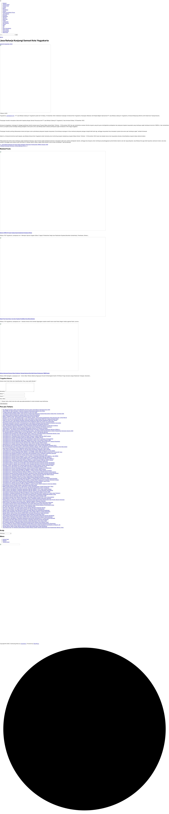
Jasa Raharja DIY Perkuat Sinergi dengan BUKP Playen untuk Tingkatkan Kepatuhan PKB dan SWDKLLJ (28, 458)
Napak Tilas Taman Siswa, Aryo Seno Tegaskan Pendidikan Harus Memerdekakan (17, 318)
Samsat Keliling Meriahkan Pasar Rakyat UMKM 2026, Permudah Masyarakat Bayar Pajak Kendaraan (28, 517)
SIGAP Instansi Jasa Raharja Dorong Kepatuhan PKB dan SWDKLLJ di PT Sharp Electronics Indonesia (28, 502)
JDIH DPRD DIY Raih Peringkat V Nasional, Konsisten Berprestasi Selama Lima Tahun (24, 411)
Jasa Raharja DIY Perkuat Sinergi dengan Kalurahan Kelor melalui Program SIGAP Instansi (25, 442)
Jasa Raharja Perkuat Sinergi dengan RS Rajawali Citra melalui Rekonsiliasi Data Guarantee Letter (27, 503)
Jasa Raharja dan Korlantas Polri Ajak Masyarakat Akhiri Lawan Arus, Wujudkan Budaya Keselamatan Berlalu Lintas (31, 433)
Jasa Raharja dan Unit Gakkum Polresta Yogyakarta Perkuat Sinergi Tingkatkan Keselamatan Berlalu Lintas (29, 494)
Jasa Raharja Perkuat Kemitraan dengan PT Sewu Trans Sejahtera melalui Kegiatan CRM (24, 495)
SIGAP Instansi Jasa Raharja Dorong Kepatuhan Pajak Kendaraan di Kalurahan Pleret (23, 514)
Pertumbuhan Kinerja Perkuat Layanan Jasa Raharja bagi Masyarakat (20, 485)
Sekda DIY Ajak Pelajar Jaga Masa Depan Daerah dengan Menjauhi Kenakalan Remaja (24, 507)
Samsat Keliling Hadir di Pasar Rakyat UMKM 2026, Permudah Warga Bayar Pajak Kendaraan (26, 513)
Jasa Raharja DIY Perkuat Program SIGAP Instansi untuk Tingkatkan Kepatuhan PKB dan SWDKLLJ (27, 457)
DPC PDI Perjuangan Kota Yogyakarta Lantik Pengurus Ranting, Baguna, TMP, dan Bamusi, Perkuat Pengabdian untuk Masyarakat (35, 446)
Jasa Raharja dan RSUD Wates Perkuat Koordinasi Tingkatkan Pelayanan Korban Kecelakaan (26, 519)
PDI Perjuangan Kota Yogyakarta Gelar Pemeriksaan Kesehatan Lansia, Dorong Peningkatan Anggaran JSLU (29, 445)
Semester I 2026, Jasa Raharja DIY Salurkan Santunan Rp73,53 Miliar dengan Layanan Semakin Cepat (28, 465)
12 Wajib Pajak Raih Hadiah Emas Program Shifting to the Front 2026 (20, 412)
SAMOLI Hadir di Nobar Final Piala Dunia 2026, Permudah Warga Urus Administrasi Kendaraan (26, 510)
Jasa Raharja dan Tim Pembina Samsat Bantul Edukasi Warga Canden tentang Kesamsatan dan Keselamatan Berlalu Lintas (33, 527)
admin (1, 44)
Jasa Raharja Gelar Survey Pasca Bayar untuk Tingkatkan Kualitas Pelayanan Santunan (24, 501)
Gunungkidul (6, 31)
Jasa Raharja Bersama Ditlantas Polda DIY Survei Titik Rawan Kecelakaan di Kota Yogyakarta (26, 487)
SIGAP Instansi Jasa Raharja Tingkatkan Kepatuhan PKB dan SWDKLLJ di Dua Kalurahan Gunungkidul (28, 490)
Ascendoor (23, 643)
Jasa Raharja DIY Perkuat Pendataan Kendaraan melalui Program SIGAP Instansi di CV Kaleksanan (27, 468)
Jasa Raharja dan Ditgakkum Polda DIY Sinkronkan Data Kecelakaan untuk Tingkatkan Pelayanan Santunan (29, 453)
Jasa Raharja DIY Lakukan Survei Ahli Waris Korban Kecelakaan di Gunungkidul (22, 482)
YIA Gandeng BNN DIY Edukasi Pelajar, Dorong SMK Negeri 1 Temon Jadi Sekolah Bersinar (25, 432)
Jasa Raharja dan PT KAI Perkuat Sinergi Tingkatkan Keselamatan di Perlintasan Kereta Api (25, 461)
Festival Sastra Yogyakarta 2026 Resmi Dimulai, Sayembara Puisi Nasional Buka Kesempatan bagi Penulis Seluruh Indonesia (33, 499)
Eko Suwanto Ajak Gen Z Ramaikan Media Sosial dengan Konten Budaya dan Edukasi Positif (26, 522)
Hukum (4, 11)
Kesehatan (5, 16)
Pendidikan (5, 9)
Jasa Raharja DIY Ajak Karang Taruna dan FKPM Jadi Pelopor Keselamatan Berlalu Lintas (25, 466)
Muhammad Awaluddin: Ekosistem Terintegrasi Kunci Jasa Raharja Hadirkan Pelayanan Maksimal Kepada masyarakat (32, 423)
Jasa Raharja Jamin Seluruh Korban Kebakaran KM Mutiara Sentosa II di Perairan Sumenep (25, 428)
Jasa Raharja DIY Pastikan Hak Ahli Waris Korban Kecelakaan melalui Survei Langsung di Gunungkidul (28, 438)
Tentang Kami (6, 4)
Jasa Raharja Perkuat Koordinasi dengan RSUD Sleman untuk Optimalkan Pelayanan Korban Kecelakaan (28, 515)
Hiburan (5, 17)
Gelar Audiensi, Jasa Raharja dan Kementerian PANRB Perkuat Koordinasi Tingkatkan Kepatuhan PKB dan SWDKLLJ (31, 429)
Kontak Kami (6, 5)
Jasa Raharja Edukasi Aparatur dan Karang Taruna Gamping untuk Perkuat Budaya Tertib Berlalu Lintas (28, 505)
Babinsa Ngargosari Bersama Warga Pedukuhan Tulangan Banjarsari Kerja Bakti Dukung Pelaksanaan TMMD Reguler (25, 373)
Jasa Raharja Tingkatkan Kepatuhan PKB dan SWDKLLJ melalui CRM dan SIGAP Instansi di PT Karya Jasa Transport (31, 493)
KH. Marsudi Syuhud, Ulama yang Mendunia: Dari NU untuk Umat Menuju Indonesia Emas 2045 (26, 409)
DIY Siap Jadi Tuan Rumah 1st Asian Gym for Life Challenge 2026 (19, 506)
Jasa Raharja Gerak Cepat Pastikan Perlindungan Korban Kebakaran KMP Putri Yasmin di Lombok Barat (28, 421)
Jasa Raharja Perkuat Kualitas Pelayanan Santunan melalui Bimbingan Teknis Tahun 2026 (25, 521)
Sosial (4, 24)
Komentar (3, 391)
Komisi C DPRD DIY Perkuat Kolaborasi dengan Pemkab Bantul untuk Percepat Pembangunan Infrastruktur (29, 523)
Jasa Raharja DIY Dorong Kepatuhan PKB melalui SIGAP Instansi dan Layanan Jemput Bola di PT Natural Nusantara (31, 441)
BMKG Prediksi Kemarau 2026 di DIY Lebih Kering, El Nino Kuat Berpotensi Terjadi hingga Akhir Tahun (28, 486)
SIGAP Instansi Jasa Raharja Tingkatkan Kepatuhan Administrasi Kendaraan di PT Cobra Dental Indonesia (29, 518)
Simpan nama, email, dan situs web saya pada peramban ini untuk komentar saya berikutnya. (25, 401)
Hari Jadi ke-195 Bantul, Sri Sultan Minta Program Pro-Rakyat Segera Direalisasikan (23, 509)
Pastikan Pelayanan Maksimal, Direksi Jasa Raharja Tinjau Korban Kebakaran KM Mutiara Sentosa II (27, 427)
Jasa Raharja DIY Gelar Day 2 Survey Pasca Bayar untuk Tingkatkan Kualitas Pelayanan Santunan (27, 498)
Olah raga (5, 19)
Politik (4, 20)
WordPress (36, 643)
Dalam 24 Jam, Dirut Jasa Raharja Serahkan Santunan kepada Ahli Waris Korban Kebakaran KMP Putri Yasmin (30, 420)
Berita (4, 8)
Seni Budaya (6, 23)
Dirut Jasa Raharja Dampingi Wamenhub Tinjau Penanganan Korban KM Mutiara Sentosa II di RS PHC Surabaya (30, 425)
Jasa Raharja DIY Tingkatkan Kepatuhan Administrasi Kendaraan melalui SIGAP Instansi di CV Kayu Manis (29, 450)
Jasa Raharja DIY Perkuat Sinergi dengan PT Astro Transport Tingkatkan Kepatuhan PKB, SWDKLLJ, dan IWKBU (30, 456)
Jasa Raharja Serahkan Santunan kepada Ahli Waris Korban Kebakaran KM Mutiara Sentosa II (26, 424)
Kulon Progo (6, 29)
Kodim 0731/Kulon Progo (9, 12)
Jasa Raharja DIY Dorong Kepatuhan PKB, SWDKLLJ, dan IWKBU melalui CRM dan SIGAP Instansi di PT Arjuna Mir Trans (32, 452)
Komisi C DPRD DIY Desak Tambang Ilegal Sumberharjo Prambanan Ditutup (16, 232)
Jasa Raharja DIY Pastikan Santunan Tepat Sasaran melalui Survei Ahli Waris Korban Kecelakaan (26, 444)
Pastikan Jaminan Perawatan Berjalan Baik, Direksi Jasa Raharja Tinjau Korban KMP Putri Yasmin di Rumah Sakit (30, 419)
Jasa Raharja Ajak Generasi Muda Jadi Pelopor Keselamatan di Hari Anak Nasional (23, 475)
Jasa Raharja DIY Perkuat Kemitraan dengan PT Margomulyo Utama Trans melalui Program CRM (27, 440)
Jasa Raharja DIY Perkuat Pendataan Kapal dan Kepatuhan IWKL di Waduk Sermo (23, 437)
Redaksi (5, 3)
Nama (2, 393)
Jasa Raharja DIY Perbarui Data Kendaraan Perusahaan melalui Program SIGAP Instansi (24, 469)
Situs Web (2, 398)
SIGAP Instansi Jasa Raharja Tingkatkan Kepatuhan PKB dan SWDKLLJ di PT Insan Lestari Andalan (27, 489)
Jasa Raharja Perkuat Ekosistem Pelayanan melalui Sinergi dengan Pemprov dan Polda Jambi (26, 448)
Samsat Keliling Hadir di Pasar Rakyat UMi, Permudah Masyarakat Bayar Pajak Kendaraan (25, 526)
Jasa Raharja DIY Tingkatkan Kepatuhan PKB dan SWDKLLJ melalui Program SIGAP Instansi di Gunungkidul (29, 472)
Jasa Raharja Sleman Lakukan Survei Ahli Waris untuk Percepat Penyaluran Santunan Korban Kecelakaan (29, 462)
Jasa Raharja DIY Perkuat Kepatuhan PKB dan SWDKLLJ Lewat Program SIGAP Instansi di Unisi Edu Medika (29, 483)
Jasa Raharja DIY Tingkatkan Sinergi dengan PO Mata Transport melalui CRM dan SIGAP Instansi (27, 436)
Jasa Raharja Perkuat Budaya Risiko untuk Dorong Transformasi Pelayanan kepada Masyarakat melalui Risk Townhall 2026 (33, 413)
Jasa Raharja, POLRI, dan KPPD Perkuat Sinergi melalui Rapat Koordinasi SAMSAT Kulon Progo (26, 481)
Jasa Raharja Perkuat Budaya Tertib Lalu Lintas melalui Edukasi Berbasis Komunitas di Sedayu (26, 477)
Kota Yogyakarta (7, 28)
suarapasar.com (10, 115)
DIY (3, 27)
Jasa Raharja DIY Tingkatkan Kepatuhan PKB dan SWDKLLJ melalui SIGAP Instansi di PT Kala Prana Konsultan (30, 478)
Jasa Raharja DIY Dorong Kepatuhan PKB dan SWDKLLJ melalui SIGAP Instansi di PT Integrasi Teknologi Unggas (31, 479)
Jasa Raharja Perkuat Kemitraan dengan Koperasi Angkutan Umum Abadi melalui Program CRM (26, 491)
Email (2, 396)
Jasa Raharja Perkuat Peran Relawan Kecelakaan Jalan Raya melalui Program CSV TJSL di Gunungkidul (28, 497)
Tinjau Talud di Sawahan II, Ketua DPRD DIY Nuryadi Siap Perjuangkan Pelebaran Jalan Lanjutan (26, 449)
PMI (3, 25)
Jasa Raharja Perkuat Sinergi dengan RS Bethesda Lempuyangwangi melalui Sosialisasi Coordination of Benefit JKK (31, 524)
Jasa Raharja (6, 13)
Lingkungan (5, 21)
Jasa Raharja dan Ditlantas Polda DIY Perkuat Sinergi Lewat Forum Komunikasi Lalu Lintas (25, 454)
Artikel (4, 7)
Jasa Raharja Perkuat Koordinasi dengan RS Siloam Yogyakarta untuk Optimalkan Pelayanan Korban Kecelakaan (30, 473)
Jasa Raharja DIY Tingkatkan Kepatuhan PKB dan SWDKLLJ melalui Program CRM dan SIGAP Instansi (28, 460)
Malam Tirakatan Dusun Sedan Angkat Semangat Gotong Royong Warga (21, 416)
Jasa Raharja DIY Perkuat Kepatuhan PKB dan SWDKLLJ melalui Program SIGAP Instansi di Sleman (27, 470)
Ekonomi (5, 15)
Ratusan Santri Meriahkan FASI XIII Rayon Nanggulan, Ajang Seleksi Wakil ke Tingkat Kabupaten (26, 511)
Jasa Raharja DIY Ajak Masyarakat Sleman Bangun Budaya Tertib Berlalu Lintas (22, 434)
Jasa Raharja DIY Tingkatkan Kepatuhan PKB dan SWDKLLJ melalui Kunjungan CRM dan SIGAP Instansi (28, 474)
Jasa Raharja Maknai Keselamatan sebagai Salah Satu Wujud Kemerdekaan (21, 415)
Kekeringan (5, 32)
